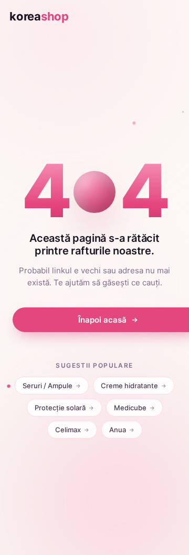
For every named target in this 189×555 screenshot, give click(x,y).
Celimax (72, 429)
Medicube (134, 407)
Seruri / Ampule (52, 385)
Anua (121, 429)
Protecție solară (64, 407)
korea (39, 16)
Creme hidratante (133, 385)
